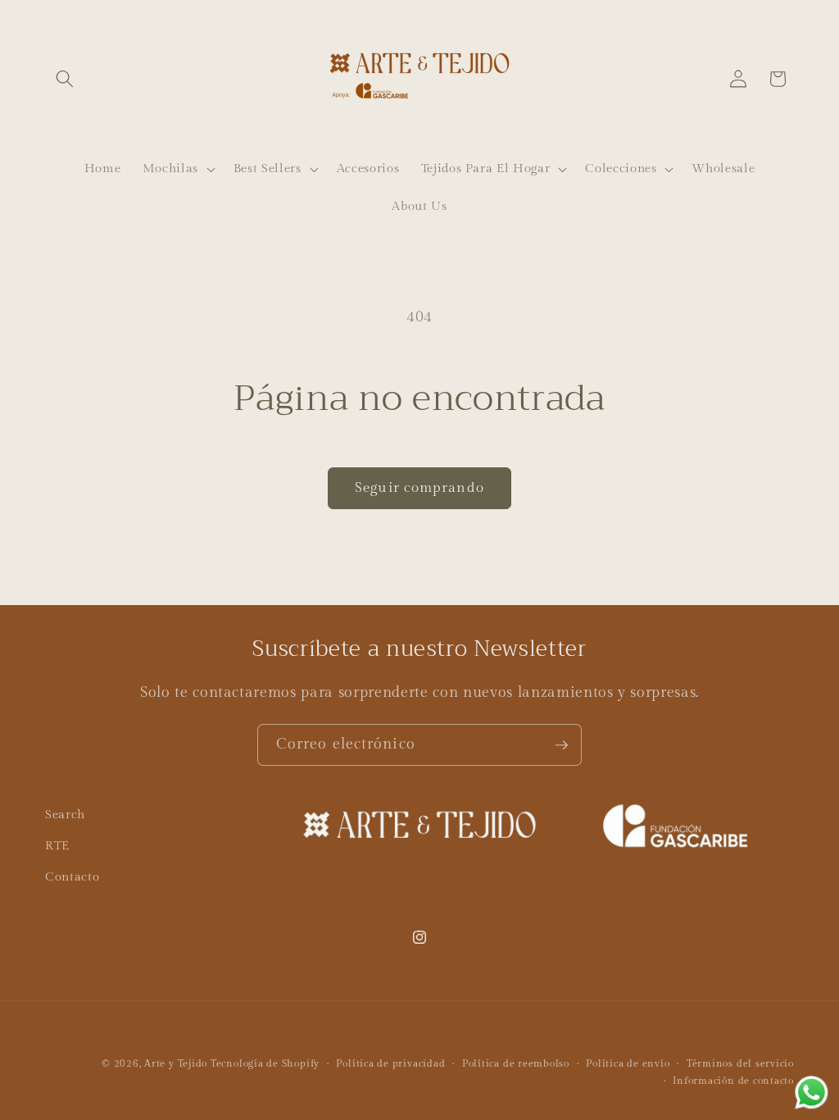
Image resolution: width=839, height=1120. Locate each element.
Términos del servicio (740, 1063)
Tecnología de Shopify (265, 1063)
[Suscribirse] (561, 745)
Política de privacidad (390, 1063)
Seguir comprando (419, 488)
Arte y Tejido (175, 1063)
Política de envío (627, 1063)
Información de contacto (733, 1080)
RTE (57, 845)
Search (65, 814)
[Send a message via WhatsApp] (811, 1092)
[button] (64, 78)
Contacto (72, 876)
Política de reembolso (515, 1063)
